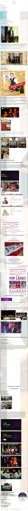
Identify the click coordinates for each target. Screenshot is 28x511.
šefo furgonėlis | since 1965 (4, 11)
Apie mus (2, 15)
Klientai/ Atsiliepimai (3, 17)
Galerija (2, 14)
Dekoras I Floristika (3, 8)
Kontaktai (2, 18)
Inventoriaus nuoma (3, 10)
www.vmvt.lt (25, 507)
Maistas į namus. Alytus (4, 7)
